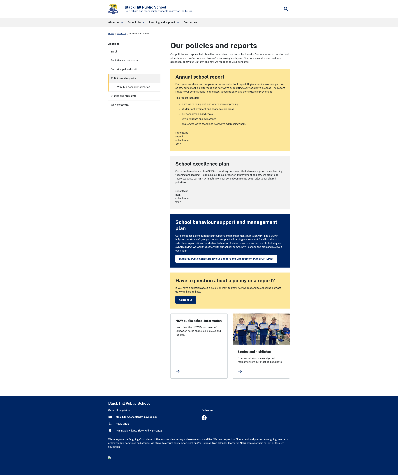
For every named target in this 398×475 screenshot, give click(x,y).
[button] (115, 22)
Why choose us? (120, 104)
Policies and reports (123, 78)
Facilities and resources (125, 60)
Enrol (114, 51)
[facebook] (204, 419)
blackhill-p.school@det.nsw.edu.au (136, 417)
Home (111, 33)
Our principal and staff (124, 69)
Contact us (185, 299)
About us (121, 33)
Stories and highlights (254, 352)
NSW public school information (199, 321)
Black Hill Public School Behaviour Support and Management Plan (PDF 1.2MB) (226, 258)
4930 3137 (122, 423)
